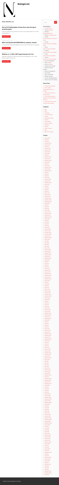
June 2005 (47, 450)
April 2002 (47, 466)
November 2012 (48, 354)
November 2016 (48, 275)
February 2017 (48, 270)
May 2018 (47, 244)
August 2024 (47, 153)
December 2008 (48, 418)
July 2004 (47, 454)
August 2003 (47, 460)
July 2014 (47, 321)
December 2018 (48, 232)
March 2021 (47, 193)
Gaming (46, 116)
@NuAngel (50, 30)
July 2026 (47, 139)
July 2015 (47, 301)
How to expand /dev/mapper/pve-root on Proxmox (48, 89)
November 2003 (48, 457)
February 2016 (48, 290)
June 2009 (47, 407)
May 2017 (47, 265)
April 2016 (47, 287)
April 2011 (47, 376)
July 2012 (47, 361)
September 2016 (48, 278)
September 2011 (48, 375)
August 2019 (47, 218)
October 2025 (47, 145)
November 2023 (48, 157)
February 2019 (48, 229)
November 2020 (48, 199)
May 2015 (47, 304)
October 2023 (47, 158)
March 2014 (47, 328)
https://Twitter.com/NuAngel (49, 48)
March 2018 (47, 248)
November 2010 (48, 380)
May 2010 (47, 390)
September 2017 (48, 258)
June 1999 (47, 474)
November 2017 (48, 254)
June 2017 (47, 263)
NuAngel (49, 62)
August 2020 (47, 203)
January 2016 (47, 292)
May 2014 (47, 325)
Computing (47, 112)
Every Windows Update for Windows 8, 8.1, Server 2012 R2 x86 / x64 (49, 98)
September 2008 (48, 423)
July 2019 (47, 220)
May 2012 (47, 364)
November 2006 (48, 442)
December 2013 (48, 333)
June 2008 (47, 428)
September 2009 (48, 402)
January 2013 (47, 351)
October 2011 (47, 373)
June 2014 (47, 323)
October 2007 (47, 438)
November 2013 (48, 335)
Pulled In (46, 126)
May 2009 (47, 409)
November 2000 (48, 472)
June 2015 (47, 302)
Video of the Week (48, 128)
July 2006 (47, 445)
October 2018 (47, 236)
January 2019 (47, 230)
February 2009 (48, 414)
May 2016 (47, 285)
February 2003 (48, 464)
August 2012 (47, 359)
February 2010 (48, 393)
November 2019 (48, 213)
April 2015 (47, 306)
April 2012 (47, 366)
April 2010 (47, 392)
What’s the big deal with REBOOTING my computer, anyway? (19, 42)
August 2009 (47, 404)
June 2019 (47, 222)
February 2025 (48, 148)
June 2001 (47, 467)
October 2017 (47, 256)
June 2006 (47, 447)
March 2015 (47, 308)
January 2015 (47, 311)
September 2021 (48, 182)
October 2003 (47, 459)
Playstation (47, 124)
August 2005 (47, 448)
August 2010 (47, 385)
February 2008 (48, 435)
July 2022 (47, 172)
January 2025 (47, 150)
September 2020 (48, 201)
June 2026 (47, 141)
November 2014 (48, 314)
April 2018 (47, 246)
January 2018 (47, 251)
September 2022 (48, 170)
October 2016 (47, 277)
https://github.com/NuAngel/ (49, 55)
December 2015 (48, 294)
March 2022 (47, 177)
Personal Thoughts (48, 123)
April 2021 (47, 191)
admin (11, 25)
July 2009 (47, 406)
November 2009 (48, 399)
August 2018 (47, 239)
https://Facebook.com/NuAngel (49, 52)
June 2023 (47, 163)
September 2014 (48, 318)
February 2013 (48, 349)
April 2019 (47, 225)
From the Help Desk (49, 114)
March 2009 (47, 412)
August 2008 (47, 424)
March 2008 (47, 433)
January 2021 (47, 196)
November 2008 (48, 419)
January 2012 (47, 371)
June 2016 (47, 284)
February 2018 (48, 249)
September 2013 (48, 339)
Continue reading (6, 36)
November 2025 (48, 143)
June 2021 (47, 187)
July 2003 (47, 462)
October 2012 (47, 356)
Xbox (46, 130)
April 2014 (47, 326)
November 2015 (48, 296)
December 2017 (48, 253)
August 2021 (47, 184)
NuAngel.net (24, 4)
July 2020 (47, 205)
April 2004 (47, 455)
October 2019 (47, 215)
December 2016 (48, 273)
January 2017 (47, 272)
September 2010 (48, 383)
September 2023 (48, 160)
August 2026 (47, 138)
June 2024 (47, 155)
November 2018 (48, 234)
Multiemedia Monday (49, 118)
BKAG (46, 111)
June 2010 (47, 388)
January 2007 (47, 440)
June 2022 (47, 174)
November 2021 (48, 179)
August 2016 (47, 280)
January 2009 (47, 416)
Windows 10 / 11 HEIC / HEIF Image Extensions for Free (18, 54)
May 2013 (47, 344)
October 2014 (47, 316)
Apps (46, 109)
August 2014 (47, 320)
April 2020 (47, 208)
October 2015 (47, 297)
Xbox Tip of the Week (49, 131)
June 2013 (47, 342)
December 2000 (48, 471)
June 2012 (47, 363)
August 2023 (47, 162)
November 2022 (48, 167)
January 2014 (47, 332)
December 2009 (48, 397)
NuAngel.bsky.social (52, 35)
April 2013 (47, 345)
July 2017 (47, 261)
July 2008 (47, 426)
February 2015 (48, 309)
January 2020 (47, 211)
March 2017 (47, 268)
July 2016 (47, 282)
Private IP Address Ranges (50, 86)
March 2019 (47, 227)
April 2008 (47, 431)
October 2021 (47, 181)
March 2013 (47, 347)
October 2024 (47, 151)
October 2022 (47, 169)
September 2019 (48, 217)
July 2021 (47, 186)
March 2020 (47, 210)
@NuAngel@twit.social (48, 33)
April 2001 (47, 469)
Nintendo (46, 119)
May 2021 (47, 189)
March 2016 (47, 289)
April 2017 (47, 266)
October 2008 (47, 421)
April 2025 (47, 146)
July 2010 (47, 387)
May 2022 (47, 175)
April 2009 (47, 411)
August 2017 (47, 260)
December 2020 (48, 198)
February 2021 (48, 194)
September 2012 (48, 357)
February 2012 (48, 369)
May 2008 (47, 430)
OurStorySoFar (48, 121)
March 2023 (47, 165)
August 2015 (47, 299)
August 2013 (47, 340)
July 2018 (47, 241)
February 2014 (48, 330)
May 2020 (47, 206)
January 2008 (47, 436)
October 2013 (47, 337)
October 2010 (47, 381)
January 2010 (47, 395)
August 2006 (47, 443)
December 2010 (48, 378)
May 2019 (47, 223)
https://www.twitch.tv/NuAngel (49, 59)
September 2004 (48, 452)
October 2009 (47, 400)
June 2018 (47, 242)
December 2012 (48, 352)
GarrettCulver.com (48, 28)
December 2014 (48, 313)
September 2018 (48, 237)
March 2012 (47, 368)
